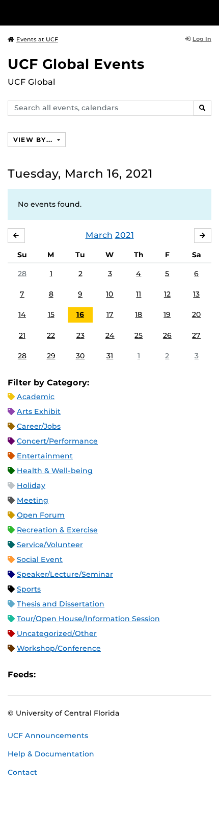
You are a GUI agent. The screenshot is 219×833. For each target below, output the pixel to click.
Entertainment (45, 455)
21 (22, 335)
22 (51, 335)
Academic (35, 396)
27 (196, 335)
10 (110, 294)
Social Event (40, 559)
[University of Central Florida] (77, 12)
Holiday (31, 485)
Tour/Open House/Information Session (88, 618)
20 (196, 314)
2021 (124, 235)
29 (51, 355)
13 (196, 294)
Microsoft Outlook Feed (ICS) (66, 674)
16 (80, 314)
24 (110, 335)
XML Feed (101, 674)
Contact (22, 772)
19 (167, 314)
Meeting (32, 500)
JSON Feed (118, 674)
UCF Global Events (76, 64)
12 (167, 294)
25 (138, 335)
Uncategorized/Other (57, 633)
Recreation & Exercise (57, 529)
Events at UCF (37, 39)
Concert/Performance (57, 441)
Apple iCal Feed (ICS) (49, 674)
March (99, 235)
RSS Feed (83, 674)
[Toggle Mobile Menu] (208, 12)
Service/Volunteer (50, 544)
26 (167, 335)
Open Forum (41, 515)
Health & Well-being (55, 470)
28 (22, 273)
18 (138, 314)
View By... (34, 139)
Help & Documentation (51, 753)
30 (80, 355)
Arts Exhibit (39, 411)
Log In (202, 38)
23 (80, 335)
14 (22, 314)
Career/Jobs (39, 426)
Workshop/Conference (59, 648)
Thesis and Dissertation (60, 603)
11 (138, 294)
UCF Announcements (48, 735)
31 (109, 355)
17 (110, 314)
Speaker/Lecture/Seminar (65, 574)
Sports (29, 589)
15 (51, 314)
